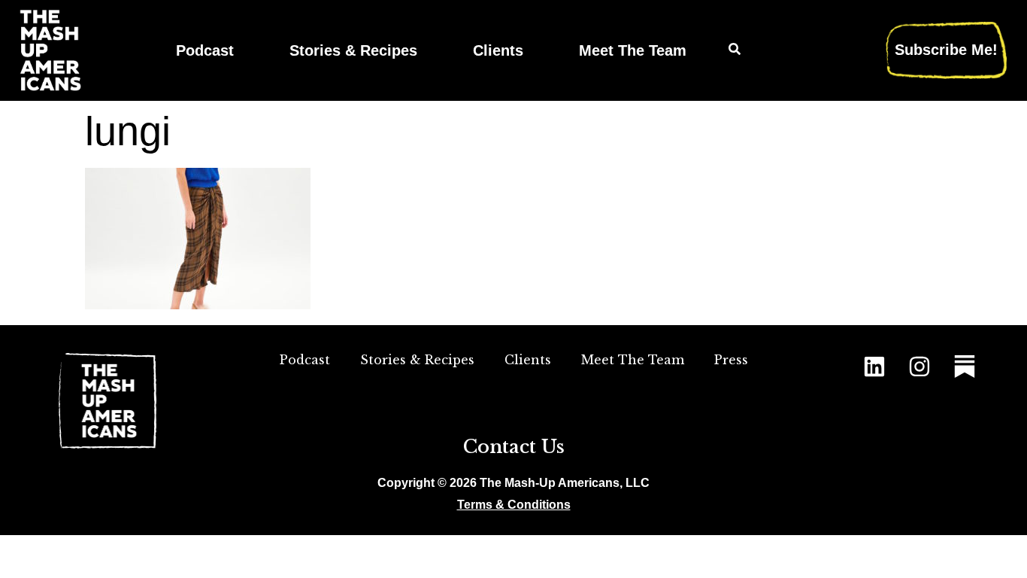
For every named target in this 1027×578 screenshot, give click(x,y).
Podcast (205, 50)
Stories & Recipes (353, 50)
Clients (498, 50)
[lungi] (198, 304)
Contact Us (514, 447)
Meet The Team (632, 50)
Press (731, 359)
